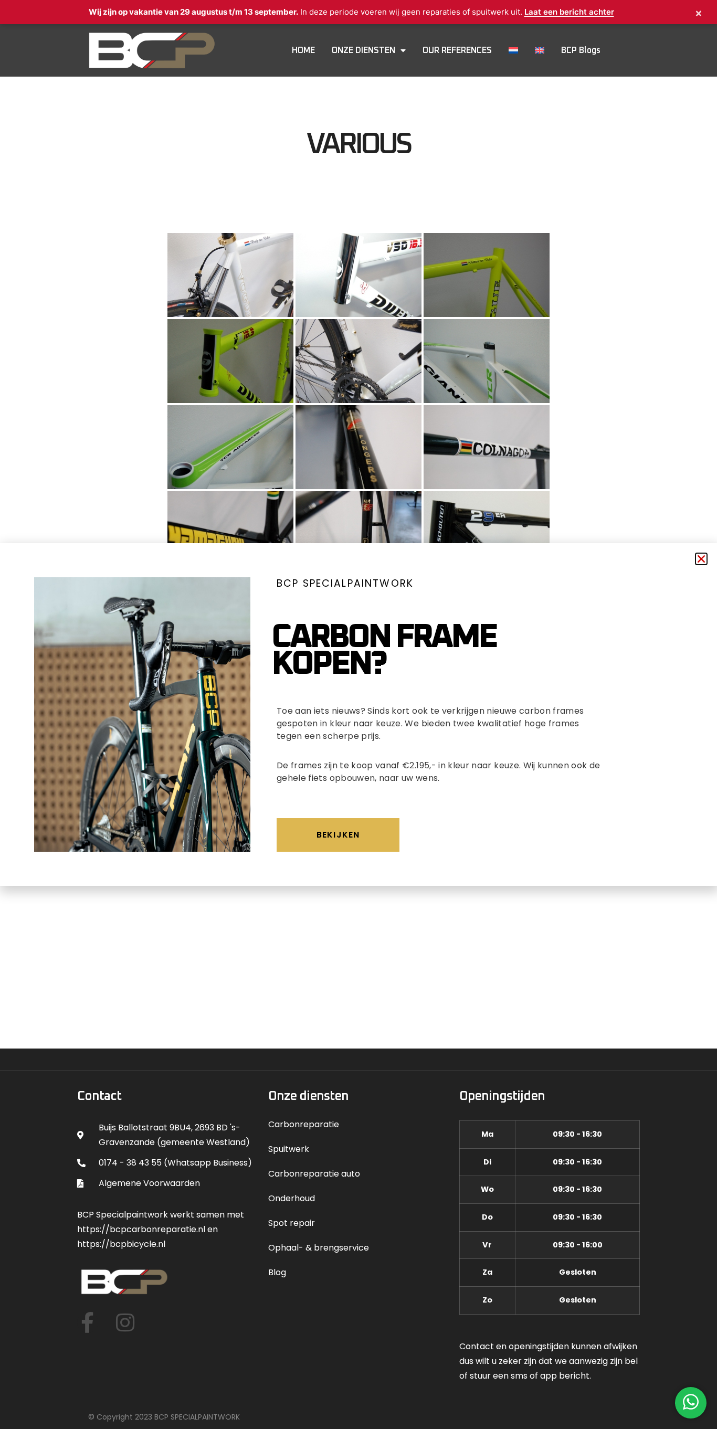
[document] (358, 714)
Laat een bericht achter (569, 12)
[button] (701, 559)
